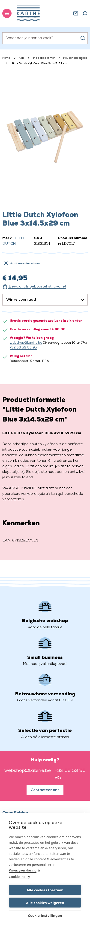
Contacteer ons (45, 790)
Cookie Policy (19, 876)
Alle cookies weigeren (45, 902)
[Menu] (7, 13)
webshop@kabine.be (26, 343)
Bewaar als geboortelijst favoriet (37, 286)
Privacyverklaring (22, 870)
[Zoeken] (82, 38)
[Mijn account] (85, 13)
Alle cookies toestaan (45, 890)
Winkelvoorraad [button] (21, 300)
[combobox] (45, 38)
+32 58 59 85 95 (23, 347)
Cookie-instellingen (45, 915)
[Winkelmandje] (75, 13)
